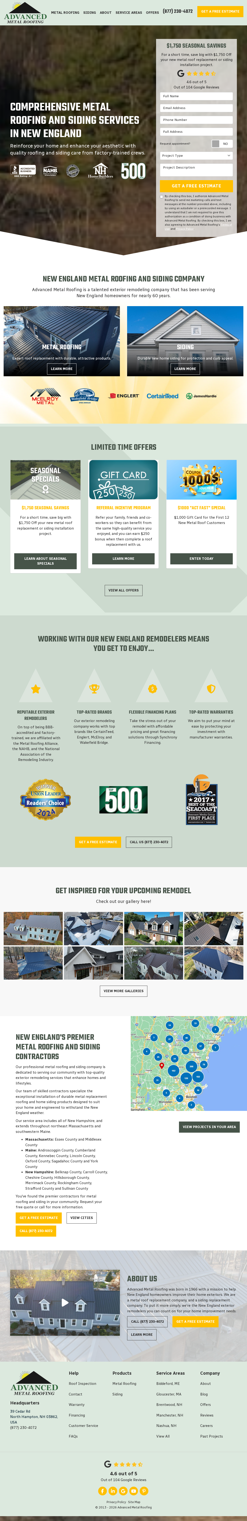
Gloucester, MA (168, 1394)
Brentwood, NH (169, 1405)
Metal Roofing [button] (65, 13)
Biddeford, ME (168, 1383)
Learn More (123, 559)
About (205, 1383)
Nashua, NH (166, 1426)
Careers (206, 1426)
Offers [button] (152, 13)
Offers (205, 1405)
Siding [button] (89, 13)
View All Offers (124, 590)
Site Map (134, 1502)
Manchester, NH (169, 1415)
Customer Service (83, 1426)
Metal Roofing (124, 1383)
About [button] (106, 13)
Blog (204, 1394)
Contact (75, 1394)
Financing (77, 1415)
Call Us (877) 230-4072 (149, 842)
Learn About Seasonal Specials (45, 561)
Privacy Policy (185, 228)
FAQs (73, 1436)
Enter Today (201, 559)
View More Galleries (124, 991)
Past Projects (211, 1436)
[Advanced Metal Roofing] (65, 1303)
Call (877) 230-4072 (36, 1231)
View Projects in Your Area (209, 1127)
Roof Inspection (82, 1383)
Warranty (76, 1405)
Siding (117, 1394)
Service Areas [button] (129, 13)
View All (163, 1436)
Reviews (206, 1415)
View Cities (81, 1218)
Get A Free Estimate (196, 186)
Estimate (220, 11)
